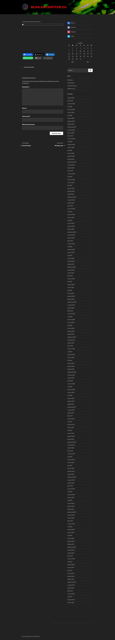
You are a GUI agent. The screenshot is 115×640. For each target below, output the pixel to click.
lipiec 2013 (70, 556)
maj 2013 (69, 561)
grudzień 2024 (71, 156)
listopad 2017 (70, 404)
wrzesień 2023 (71, 200)
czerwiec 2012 (71, 593)
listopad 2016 (70, 439)
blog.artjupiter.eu (49, 7)
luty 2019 (69, 360)
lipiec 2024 (70, 170)
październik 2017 (71, 407)
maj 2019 (69, 351)
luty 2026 (69, 115)
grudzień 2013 (71, 541)
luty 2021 (69, 290)
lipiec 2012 (70, 591)
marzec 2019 (70, 357)
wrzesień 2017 (71, 410)
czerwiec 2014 (71, 523)
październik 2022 (71, 232)
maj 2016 (69, 456)
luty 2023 (69, 220)
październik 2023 (71, 197)
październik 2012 (71, 582)
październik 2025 (71, 127)
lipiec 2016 (70, 451)
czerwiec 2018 (71, 383)
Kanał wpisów (70, 82)
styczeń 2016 (70, 468)
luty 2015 (69, 500)
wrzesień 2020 (71, 305)
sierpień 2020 (70, 308)
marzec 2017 (70, 427)
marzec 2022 (70, 252)
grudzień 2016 (71, 436)
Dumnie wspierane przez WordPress (31, 636)
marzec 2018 (70, 392)
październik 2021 (71, 267)
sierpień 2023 (70, 203)
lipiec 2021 (70, 275)
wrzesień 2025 (71, 130)
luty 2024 (69, 185)
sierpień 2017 (70, 413)
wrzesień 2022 (71, 235)
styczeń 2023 (70, 223)
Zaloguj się (70, 80)
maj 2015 (69, 491)
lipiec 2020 (70, 310)
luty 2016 (69, 465)
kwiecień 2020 (71, 319)
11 (84, 51)
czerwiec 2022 (71, 243)
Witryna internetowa (28, 124)
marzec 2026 (70, 112)
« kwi (72, 61)
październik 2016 (71, 442)
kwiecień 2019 (71, 354)
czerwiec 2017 (71, 418)
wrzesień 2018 (71, 375)
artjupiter (37, 21)
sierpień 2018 (70, 378)
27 (91, 56)
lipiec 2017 (70, 415)
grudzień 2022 (71, 226)
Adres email (26, 116)
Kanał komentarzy (72, 85)
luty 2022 (69, 255)
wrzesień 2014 (71, 515)
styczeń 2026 (70, 118)
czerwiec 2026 (71, 103)
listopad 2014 (70, 509)
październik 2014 (71, 512)
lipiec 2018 (70, 380)
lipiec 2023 (70, 205)
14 (69, 53)
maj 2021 (69, 281)
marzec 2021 (70, 287)
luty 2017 (69, 430)
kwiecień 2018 (71, 389)
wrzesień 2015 (71, 480)
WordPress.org (71, 88)
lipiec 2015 (70, 486)
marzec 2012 (70, 602)
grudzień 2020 (71, 296)
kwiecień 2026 (71, 109)
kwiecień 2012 (71, 599)
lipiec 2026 (70, 100)
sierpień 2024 (70, 168)
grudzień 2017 (71, 401)
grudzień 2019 (71, 331)
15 (72, 53)
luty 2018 (69, 395)
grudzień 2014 (71, 506)
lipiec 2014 (70, 520)
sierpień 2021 (70, 273)
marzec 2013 (70, 567)
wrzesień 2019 (71, 340)
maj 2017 (69, 421)
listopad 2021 (70, 264)
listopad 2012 (70, 579)
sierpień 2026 (70, 98)
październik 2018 (71, 372)
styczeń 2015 (70, 503)
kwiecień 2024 (71, 179)
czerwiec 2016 (71, 453)
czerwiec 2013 (71, 558)
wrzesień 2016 (71, 445)
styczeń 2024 (70, 188)
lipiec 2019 (70, 345)
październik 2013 (71, 547)
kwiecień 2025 (71, 144)
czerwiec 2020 (71, 313)
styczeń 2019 (70, 363)
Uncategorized (29, 67)
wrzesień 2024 (71, 165)
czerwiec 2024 (71, 173)
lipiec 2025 (70, 135)
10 (80, 51)
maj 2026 (69, 106)
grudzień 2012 (71, 576)
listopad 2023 (70, 194)
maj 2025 (69, 141)
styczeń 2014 (70, 538)
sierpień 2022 (70, 238)
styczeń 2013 (70, 573)
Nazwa (24, 108)
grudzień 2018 (71, 366)
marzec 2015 (70, 497)
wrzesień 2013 (71, 550)
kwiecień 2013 (71, 564)
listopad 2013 (70, 544)
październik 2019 (71, 337)
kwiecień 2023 (71, 214)
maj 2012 (69, 596)
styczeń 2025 (70, 153)
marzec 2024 (70, 182)
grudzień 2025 (71, 121)
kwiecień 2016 (71, 459)
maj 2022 (69, 246)
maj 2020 (69, 316)
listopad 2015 (70, 474)
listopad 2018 (70, 369)
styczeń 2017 (70, 433)
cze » (88, 61)
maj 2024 (69, 176)
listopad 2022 (70, 229)
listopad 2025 (70, 124)
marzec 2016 (70, 462)
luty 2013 (69, 570)
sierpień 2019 (70, 343)
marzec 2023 (70, 217)
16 (76, 53)
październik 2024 (71, 162)
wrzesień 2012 (71, 585)
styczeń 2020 (70, 328)
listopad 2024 (70, 159)
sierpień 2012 (70, 588)
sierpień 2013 (70, 553)
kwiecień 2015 (71, 494)
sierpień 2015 (70, 483)
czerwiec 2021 (71, 278)
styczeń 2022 (70, 258)
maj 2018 (69, 386)
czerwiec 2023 (71, 208)
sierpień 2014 (70, 518)
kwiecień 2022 (71, 249)
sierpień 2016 (70, 448)
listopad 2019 (70, 334)
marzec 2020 (70, 322)
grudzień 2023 (71, 191)
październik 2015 (71, 477)
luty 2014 (69, 535)
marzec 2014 (70, 532)
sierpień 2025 (70, 132)
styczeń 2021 (70, 293)
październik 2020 (71, 302)
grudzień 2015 (71, 471)
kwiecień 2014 (71, 529)
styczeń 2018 (70, 398)
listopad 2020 (70, 299)
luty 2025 (69, 150)
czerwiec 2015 (71, 488)
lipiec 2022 (70, 240)
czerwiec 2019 (71, 348)
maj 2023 (69, 211)
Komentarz (26, 87)
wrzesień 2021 (71, 270)
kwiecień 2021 (71, 284)
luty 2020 (69, 325)
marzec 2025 (70, 147)
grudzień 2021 (71, 261)
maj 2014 (69, 526)
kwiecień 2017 (71, 424)
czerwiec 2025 (71, 138)
